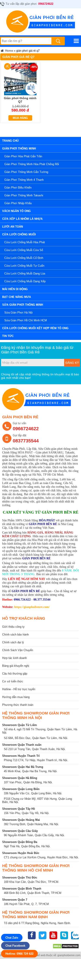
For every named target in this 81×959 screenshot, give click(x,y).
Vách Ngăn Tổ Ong (16, 211)
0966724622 (45, 3)
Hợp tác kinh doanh (14, 658)
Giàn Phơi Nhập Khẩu (18, 203)
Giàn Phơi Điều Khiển (18, 187)
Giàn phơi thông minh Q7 (20, 99)
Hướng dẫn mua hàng (16, 697)
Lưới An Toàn (12, 226)
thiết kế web (39, 955)
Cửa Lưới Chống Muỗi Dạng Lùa (24, 273)
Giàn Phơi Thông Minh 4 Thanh (24, 179)
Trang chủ (10, 140)
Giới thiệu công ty (13, 626)
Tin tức (8, 336)
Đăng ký (72, 363)
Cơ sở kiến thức (12, 681)
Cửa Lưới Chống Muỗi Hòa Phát (24, 242)
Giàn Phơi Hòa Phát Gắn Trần (23, 156)
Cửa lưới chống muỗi (19, 234)
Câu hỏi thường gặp (14, 673)
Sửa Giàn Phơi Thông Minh (22, 304)
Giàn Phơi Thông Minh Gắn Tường (26, 172)
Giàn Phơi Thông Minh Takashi (23, 195)
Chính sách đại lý (13, 642)
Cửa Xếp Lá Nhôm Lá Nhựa (22, 218)
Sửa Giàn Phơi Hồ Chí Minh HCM (25, 320)
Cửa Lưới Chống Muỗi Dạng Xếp (25, 281)
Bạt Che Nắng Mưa (16, 297)
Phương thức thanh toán (17, 704)
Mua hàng (20, 118)
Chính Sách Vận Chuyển (17, 650)
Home (8, 50)
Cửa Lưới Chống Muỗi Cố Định (23, 257)
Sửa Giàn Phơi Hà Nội (18, 312)
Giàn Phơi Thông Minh (19, 148)
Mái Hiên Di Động (15, 289)
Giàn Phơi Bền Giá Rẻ (20, 352)
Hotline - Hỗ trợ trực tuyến (18, 689)
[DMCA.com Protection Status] (66, 947)
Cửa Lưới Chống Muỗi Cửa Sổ (23, 250)
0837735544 (26, 440)
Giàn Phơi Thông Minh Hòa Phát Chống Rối (31, 164)
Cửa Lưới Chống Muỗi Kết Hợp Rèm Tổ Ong (35, 328)
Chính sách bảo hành (15, 634)
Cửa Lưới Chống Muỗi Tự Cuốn (24, 265)
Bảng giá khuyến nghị (15, 665)
